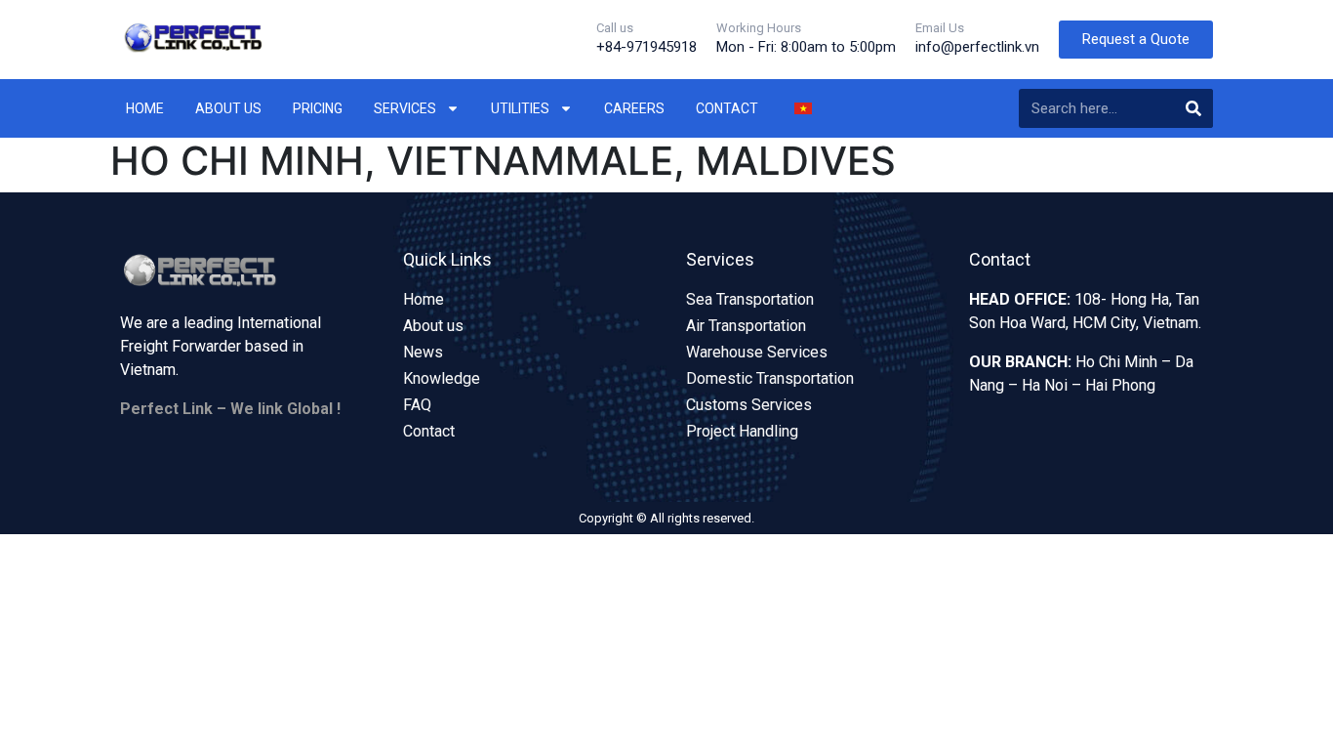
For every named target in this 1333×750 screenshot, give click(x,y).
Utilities (520, 108)
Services (405, 108)
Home (145, 108)
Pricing (318, 108)
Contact (727, 108)
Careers (634, 108)
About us (228, 108)
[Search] (1193, 108)
